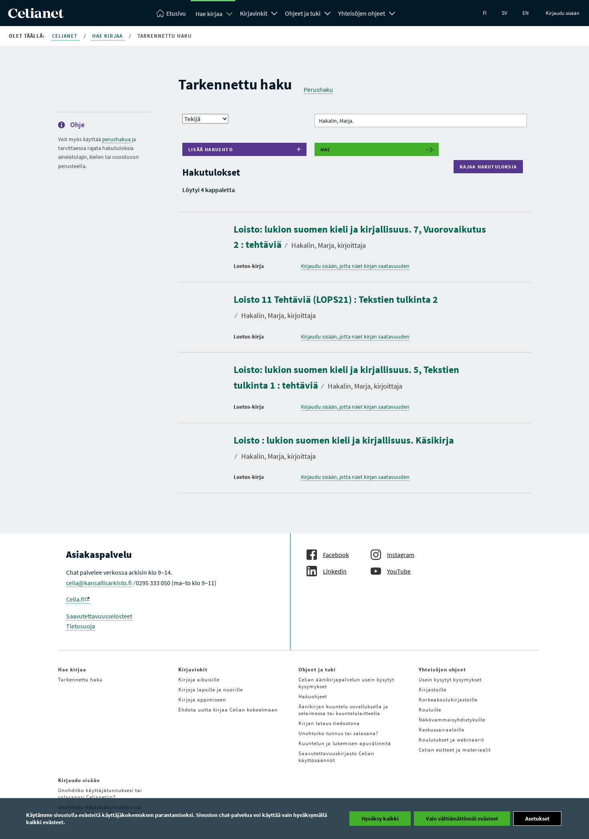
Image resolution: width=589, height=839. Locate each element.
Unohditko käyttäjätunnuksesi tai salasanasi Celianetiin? (100, 793)
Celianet (65, 35)
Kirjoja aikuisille (199, 679)
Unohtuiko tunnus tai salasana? (339, 733)
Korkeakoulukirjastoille (448, 699)
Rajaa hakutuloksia (490, 166)
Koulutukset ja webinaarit (451, 739)
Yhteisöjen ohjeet (361, 13)
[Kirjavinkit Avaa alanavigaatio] (274, 12)
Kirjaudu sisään (562, 13)
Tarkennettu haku (80, 679)
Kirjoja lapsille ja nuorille (210, 689)
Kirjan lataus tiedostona (329, 723)
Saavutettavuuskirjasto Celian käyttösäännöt (336, 757)
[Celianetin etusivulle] (36, 15)
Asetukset (537, 818)
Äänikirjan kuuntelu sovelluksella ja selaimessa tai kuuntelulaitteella (343, 710)
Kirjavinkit (253, 13)
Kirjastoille (432, 689)
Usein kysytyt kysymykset (450, 679)
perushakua (116, 139)
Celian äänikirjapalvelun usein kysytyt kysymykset (346, 683)
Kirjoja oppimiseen (202, 699)
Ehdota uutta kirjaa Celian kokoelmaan (228, 709)
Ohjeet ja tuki (303, 13)
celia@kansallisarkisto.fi (99, 583)
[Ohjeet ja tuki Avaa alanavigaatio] (327, 12)
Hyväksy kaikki (380, 818)
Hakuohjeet (313, 696)
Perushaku (318, 89)
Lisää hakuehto (210, 149)
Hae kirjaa (209, 14)
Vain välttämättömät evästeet (462, 818)
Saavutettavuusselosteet (99, 616)
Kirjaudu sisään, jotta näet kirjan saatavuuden (355, 266)
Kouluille (430, 709)
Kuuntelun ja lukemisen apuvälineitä (345, 743)
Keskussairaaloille (441, 729)
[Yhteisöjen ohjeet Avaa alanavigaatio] (392, 12)
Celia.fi (75, 599)
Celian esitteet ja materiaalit (455, 749)
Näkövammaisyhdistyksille (452, 719)
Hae (326, 149)
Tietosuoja (80, 626)
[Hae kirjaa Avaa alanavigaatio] (229, 13)
